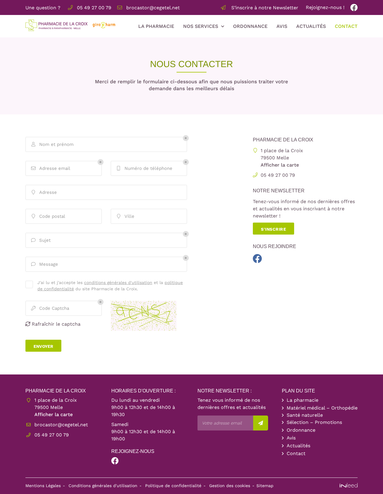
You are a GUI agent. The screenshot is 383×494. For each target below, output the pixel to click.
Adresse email (51, 168)
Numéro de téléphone (144, 168)
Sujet (41, 240)
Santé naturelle (305, 415)
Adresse (44, 192)
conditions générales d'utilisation (118, 282)
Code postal (49, 216)
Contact (346, 26)
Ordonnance (250, 26)
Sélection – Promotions (314, 422)
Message (44, 264)
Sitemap (264, 485)
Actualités (311, 26)
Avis (281, 26)
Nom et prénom (52, 144)
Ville (126, 216)
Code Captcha (50, 308)
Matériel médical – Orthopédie (322, 408)
